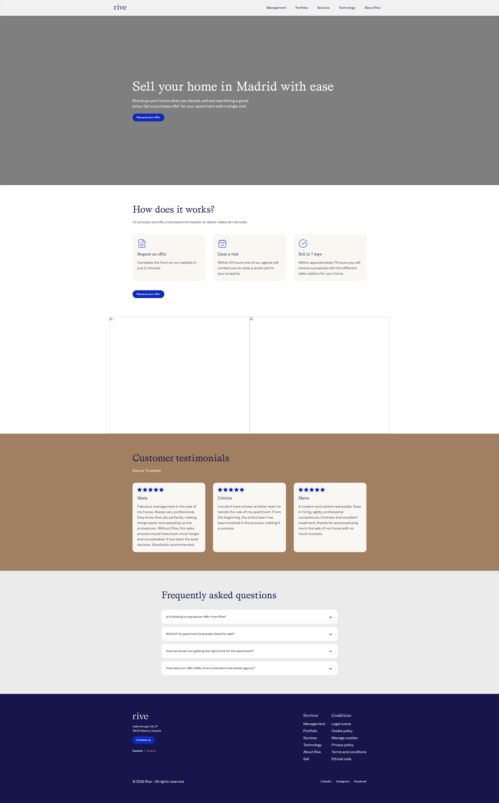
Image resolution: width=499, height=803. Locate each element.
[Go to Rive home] (120, 7)
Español (138, 751)
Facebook (360, 781)
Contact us (143, 740)
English (151, 751)
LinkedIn (325, 781)
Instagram (342, 781)
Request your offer (148, 117)
